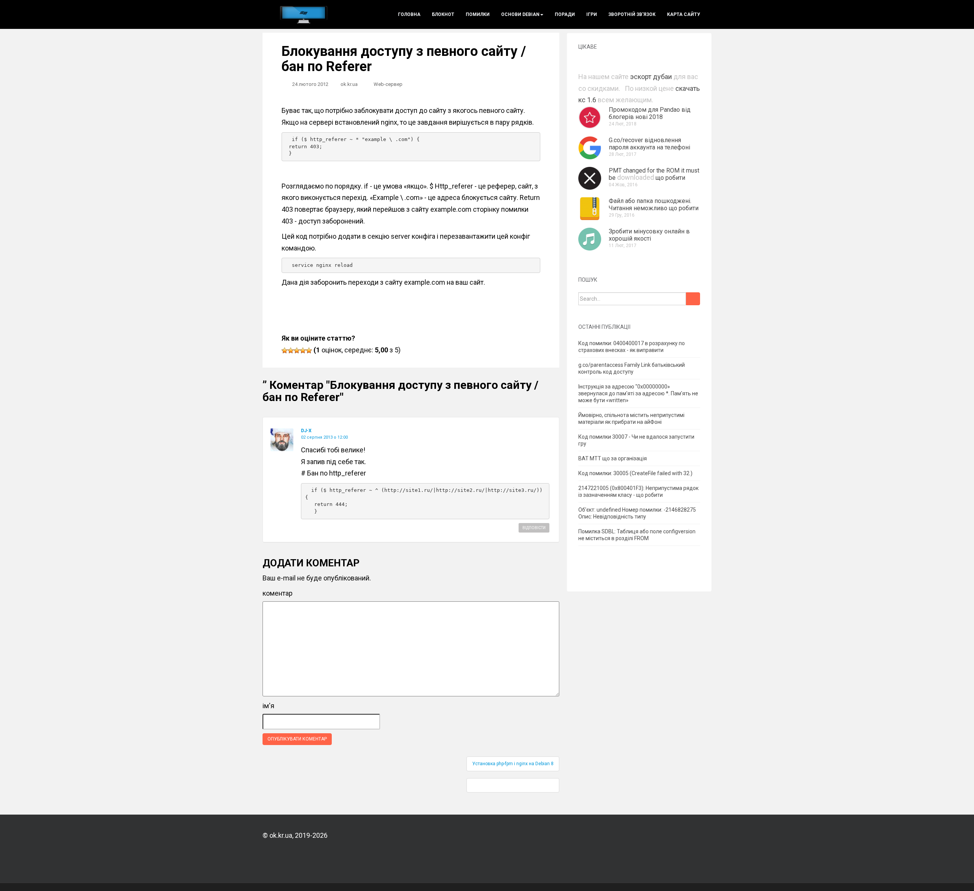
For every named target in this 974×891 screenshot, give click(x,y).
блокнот (443, 14)
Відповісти (534, 528)
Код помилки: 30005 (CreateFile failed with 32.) (635, 473)
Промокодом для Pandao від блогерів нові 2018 (650, 113)
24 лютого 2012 (310, 84)
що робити (670, 177)
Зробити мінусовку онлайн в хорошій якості (649, 235)
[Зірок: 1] (285, 350)
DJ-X (306, 430)
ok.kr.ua (349, 84)
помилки (478, 14)
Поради (565, 14)
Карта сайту (683, 14)
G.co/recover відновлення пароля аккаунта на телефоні (649, 143)
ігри (591, 14)
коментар (278, 593)
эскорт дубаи (651, 77)
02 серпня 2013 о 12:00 (324, 437)
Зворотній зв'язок (632, 14)
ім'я (268, 706)
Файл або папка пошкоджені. (650, 201)
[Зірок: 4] (303, 350)
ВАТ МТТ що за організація (612, 458)
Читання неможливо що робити (654, 208)
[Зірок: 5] (309, 350)
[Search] (693, 298)
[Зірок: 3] (297, 350)
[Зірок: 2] (291, 350)
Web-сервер (388, 84)
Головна (409, 14)
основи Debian (520, 14)
